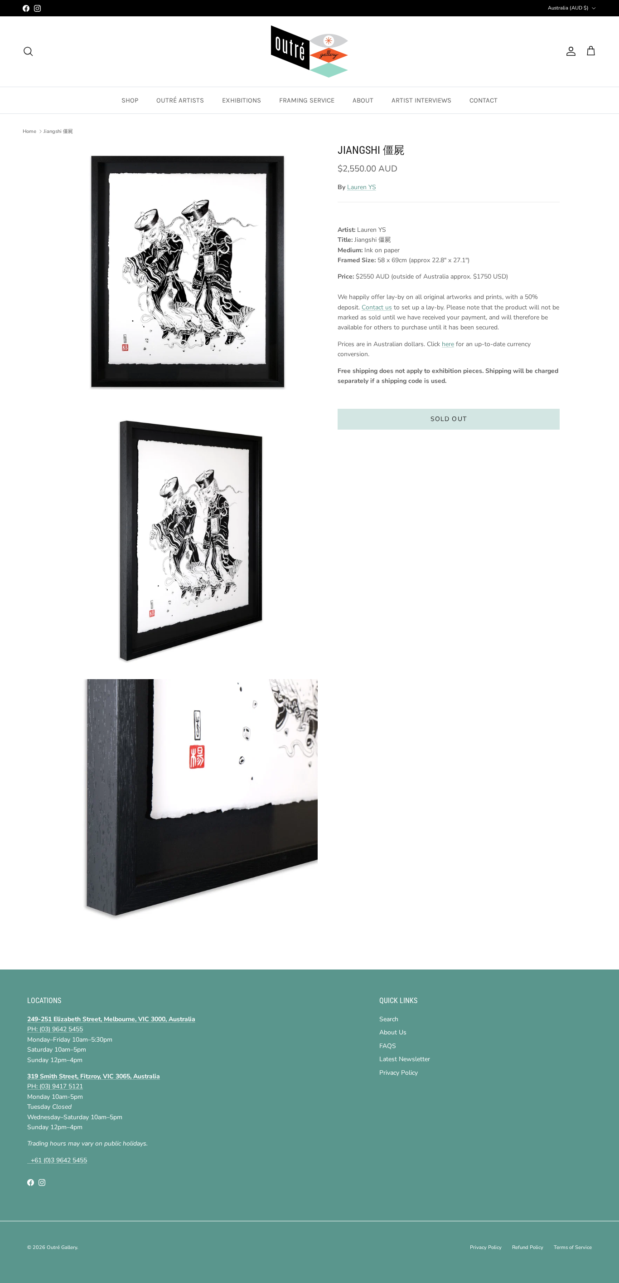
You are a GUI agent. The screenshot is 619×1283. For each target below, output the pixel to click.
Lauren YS (361, 187)
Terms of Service (573, 1247)
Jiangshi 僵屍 (58, 131)
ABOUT (363, 100)
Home (29, 131)
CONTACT (483, 100)
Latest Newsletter (404, 1059)
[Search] (28, 51)
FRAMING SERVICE (306, 100)
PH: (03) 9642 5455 (55, 1029)
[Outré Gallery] (309, 51)
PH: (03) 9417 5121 (55, 1086)
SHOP (129, 100)
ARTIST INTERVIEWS (421, 100)
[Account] (569, 51)
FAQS (387, 1046)
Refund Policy (527, 1247)
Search (388, 1019)
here (448, 344)
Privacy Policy (398, 1072)
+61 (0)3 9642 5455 (57, 1160)
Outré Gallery (62, 1247)
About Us (392, 1032)
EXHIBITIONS (241, 100)
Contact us (377, 307)
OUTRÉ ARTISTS (180, 100)
